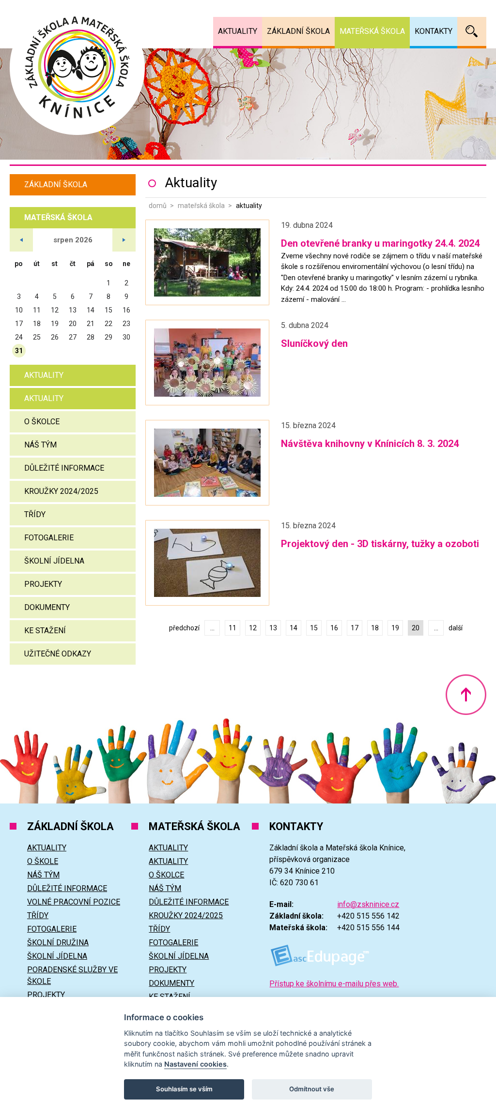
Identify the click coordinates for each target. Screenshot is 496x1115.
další (456, 628)
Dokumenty (47, 607)
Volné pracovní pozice (73, 902)
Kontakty (433, 31)
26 (55, 337)
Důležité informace (64, 468)
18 (375, 628)
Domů (158, 205)
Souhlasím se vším (184, 1089)
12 (253, 628)
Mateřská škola (201, 205)
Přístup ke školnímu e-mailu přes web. (334, 983)
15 (314, 628)
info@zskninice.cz (368, 904)
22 (108, 323)
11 (232, 628)
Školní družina (58, 942)
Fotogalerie (49, 537)
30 (126, 337)
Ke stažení (45, 630)
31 (19, 351)
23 (126, 323)
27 (73, 337)
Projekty (43, 584)
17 (354, 628)
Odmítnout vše (311, 1089)
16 (334, 628)
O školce (42, 421)
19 (395, 628)
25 (37, 337)
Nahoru (466, 694)
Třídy (35, 514)
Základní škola (55, 184)
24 (19, 337)
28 (90, 337)
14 (293, 628)
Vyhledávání (471, 31)
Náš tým (40, 444)
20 (73, 323)
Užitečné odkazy (57, 653)
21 (90, 323)
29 (108, 337)
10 (19, 310)
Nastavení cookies (195, 1064)
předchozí (184, 628)
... (212, 628)
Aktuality (43, 375)
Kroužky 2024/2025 (61, 491)
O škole (42, 861)
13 (273, 628)
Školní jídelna (54, 560)
